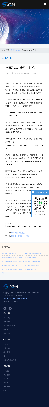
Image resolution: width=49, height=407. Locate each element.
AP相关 (6, 371)
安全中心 (6, 356)
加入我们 (6, 348)
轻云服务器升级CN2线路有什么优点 (13, 257)
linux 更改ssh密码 (30, 257)
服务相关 (6, 378)
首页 (13, 50)
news (18, 50)
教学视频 (6, 352)
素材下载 (6, 321)
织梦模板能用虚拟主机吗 (20, 236)
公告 (5, 390)
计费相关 (6, 386)
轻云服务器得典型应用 (32, 265)
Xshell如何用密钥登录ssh (33, 253)
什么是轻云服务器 (30, 269)
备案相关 (6, 382)
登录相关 (6, 374)
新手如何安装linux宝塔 (9, 253)
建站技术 (6, 329)
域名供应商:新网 (9, 325)
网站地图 (6, 333)
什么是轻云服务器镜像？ (32, 261)
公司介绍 (6, 317)
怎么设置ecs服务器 (18, 233)
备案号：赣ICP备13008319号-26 (15, 298)
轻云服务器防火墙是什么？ (10, 265)
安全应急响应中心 (9, 360)
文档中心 (6, 344)
